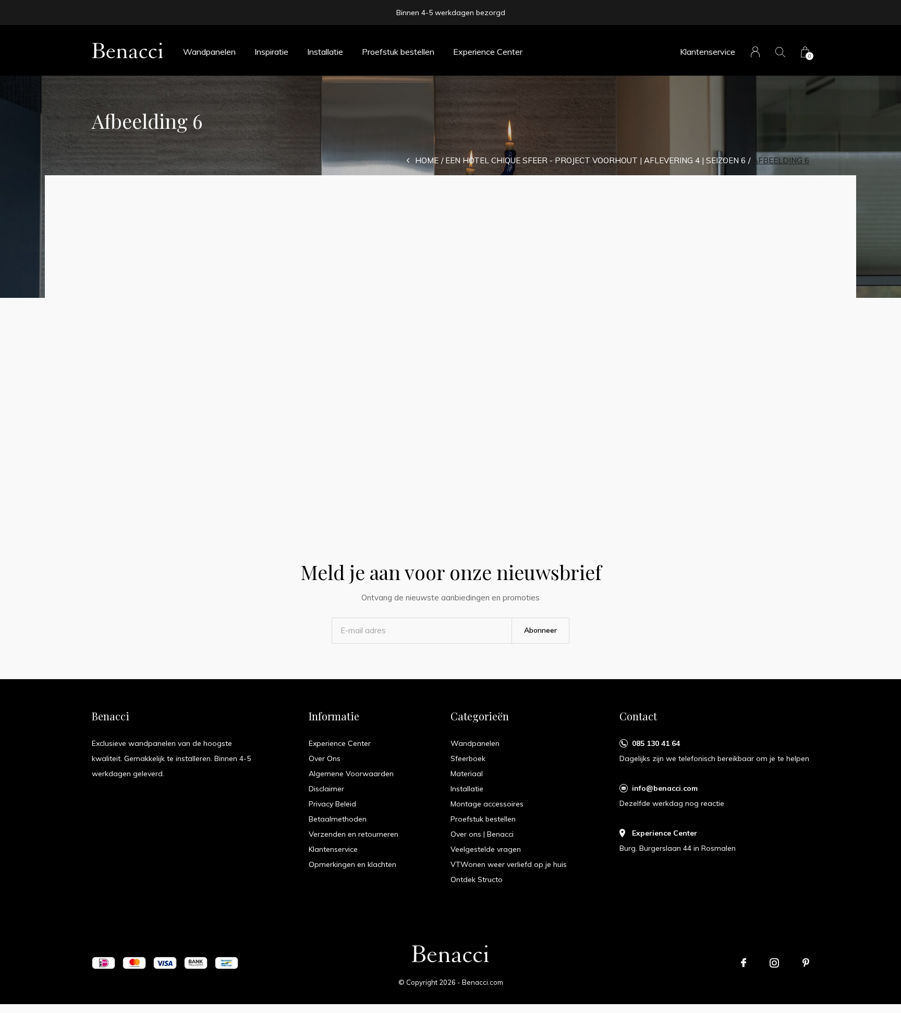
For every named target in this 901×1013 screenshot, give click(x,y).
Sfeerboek (468, 758)
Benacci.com (482, 982)
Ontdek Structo (477, 879)
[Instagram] (774, 963)
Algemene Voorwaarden (351, 773)
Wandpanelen (209, 51)
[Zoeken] (780, 52)
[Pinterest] (805, 963)
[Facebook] (743, 963)
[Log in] (755, 52)
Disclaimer (326, 788)
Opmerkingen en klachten (352, 864)
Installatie (325, 51)
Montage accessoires (487, 804)
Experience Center (487, 51)
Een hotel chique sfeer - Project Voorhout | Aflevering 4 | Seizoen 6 (595, 160)
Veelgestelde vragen (486, 849)
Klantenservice (707, 51)
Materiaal (467, 773)
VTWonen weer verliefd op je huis (509, 864)
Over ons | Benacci (482, 834)
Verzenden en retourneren (353, 834)
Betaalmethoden (338, 819)
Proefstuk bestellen (398, 51)
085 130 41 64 (656, 743)
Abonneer (540, 630)
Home (427, 160)
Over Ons (324, 758)
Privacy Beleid (332, 804)
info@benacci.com (665, 788)
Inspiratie (271, 51)
